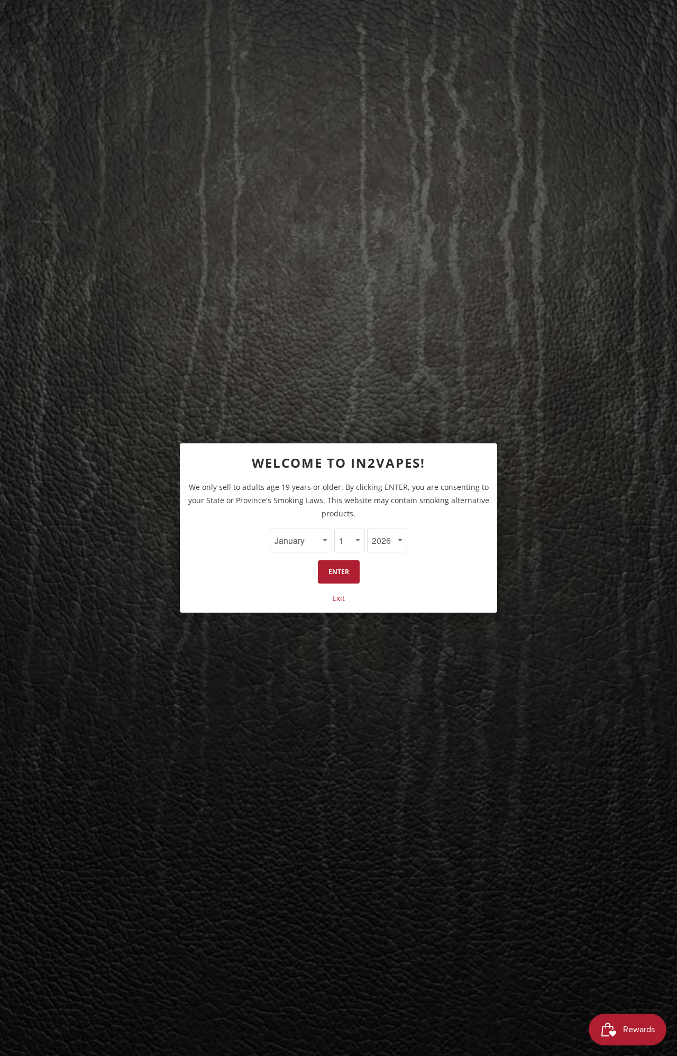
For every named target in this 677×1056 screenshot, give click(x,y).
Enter (338, 571)
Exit (338, 598)
